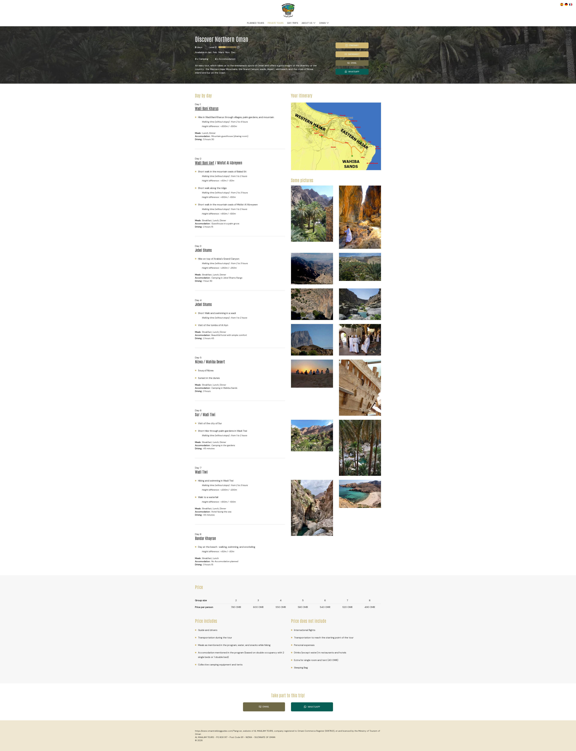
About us (307, 23)
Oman (322, 23)
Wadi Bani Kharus (206, 108)
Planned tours (255, 23)
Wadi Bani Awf (204, 162)
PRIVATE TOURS (276, 23)
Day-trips (292, 23)
